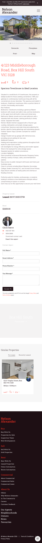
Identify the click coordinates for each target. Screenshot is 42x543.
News (3, 519)
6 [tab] (20, 43)
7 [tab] (22, 43)
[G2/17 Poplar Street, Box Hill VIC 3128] (18, 376)
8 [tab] (24, 43)
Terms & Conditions (27, 536)
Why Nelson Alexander (9, 496)
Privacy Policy (32, 293)
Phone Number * (8, 266)
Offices (3, 493)
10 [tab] (28, 43)
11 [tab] (30, 43)
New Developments (8, 441)
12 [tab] (32, 43)
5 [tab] (18, 43)
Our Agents (6, 509)
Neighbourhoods (9, 512)
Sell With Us (5, 449)
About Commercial (8, 478)
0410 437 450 (10, 231)
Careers (4, 501)
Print (15, 54)
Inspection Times (7, 438)
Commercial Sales (7, 481)
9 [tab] (26, 43)
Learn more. (26, 4)
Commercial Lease (7, 484)
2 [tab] (12, 43)
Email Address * (8, 258)
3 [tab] (14, 43)
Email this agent (12, 239)
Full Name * (7, 250)
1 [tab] (10, 43)
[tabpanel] (21, 28)
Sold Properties (6, 452)
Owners (4, 516)
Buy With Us (5, 432)
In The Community (8, 498)
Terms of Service (7, 295)
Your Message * (8, 273)
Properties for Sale (8, 435)
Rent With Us (6, 461)
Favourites (6, 522)
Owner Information (8, 467)
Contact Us (8, 289)
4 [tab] (16, 43)
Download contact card (14, 236)
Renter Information (8, 470)
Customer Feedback (8, 504)
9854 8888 (9, 233)
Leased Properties (7, 464)
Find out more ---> (21, 321)
